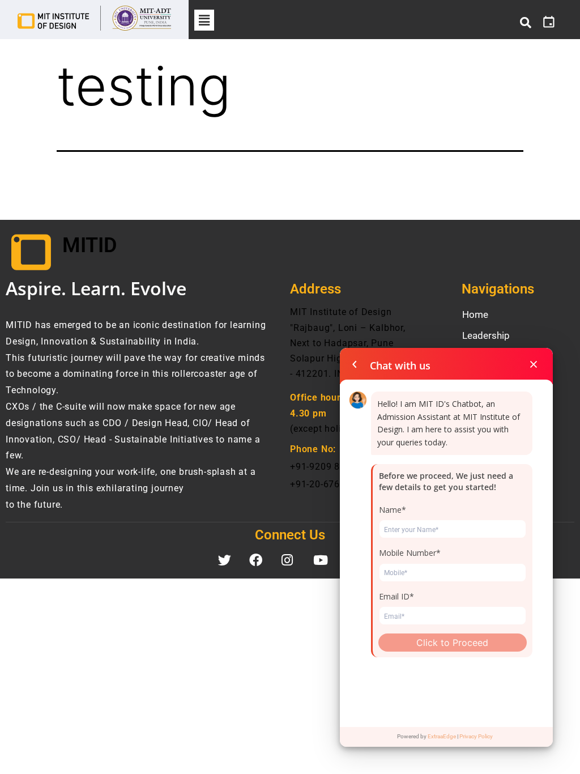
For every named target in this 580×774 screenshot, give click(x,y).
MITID (89, 245)
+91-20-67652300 (329, 484)
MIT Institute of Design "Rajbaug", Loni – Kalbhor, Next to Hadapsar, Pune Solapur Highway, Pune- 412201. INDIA (348, 343)
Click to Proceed (452, 642)
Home (475, 314)
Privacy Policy (476, 736)
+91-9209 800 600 (330, 466)
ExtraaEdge (442, 736)
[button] (204, 20)
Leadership (486, 335)
